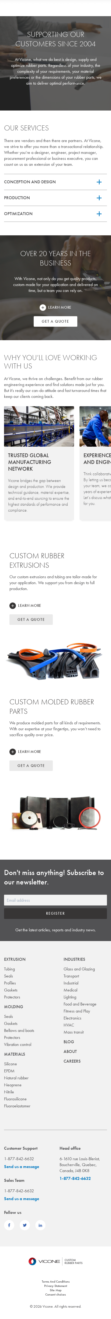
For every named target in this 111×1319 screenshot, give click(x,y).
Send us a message (21, 1166)
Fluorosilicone (15, 1099)
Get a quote (55, 321)
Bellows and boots (19, 1030)
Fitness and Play (77, 1011)
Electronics (72, 1018)
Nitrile (9, 1092)
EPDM (9, 1071)
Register (55, 913)
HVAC (69, 1025)
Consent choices (55, 1294)
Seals (8, 976)
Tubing (9, 969)
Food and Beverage (80, 1004)
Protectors (12, 997)
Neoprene (13, 1085)
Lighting (70, 997)
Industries (74, 959)
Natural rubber (16, 1078)
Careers (72, 1061)
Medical (70, 990)
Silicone (10, 1064)
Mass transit (74, 1032)
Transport (71, 976)
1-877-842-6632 (75, 1178)
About (70, 1051)
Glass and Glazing (79, 969)
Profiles (10, 983)
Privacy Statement (55, 1286)
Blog (69, 1042)
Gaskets (11, 990)
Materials (14, 1054)
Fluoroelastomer (17, 1106)
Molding (13, 1007)
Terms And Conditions (56, 1281)
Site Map (55, 1290)
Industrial (71, 983)
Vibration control (17, 1044)
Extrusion (15, 959)
